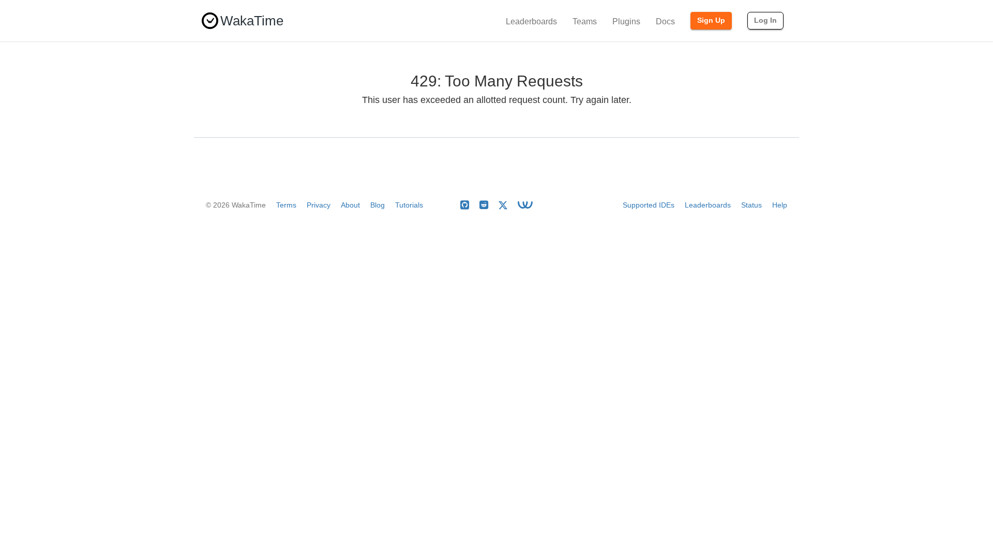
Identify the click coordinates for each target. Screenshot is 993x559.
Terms (286, 205)
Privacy (318, 205)
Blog (377, 205)
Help (779, 205)
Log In (765, 20)
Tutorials (409, 205)
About (350, 205)
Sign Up (711, 20)
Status (751, 205)
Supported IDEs (648, 205)
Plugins (626, 21)
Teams (585, 21)
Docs (665, 21)
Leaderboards (531, 21)
